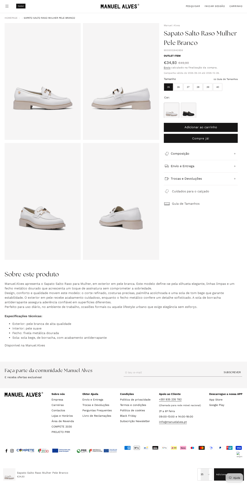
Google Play (216, 404)
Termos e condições (133, 404)
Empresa (57, 399)
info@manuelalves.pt (173, 421)
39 (207, 86)
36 (178, 86)
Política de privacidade (135, 399)
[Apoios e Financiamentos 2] (96, 451)
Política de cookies (132, 410)
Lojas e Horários (62, 415)
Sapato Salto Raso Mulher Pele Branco (49, 18)
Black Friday (128, 415)
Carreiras (58, 404)
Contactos (58, 410)
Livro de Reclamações (96, 415)
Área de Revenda (63, 421)
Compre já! (200, 138)
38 (198, 86)
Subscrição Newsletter (135, 421)
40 (217, 86)
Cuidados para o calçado (190, 191)
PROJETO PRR (61, 431)
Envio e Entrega (92, 399)
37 (188, 86)
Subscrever (232, 372)
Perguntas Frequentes (97, 410)
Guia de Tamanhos (186, 203)
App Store (215, 399)
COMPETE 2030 (62, 426)
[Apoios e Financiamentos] (43, 451)
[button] (193, 6)
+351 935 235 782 (170, 399)
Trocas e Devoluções (95, 404)
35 (168, 86)
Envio (167, 67)
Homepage (11, 18)
